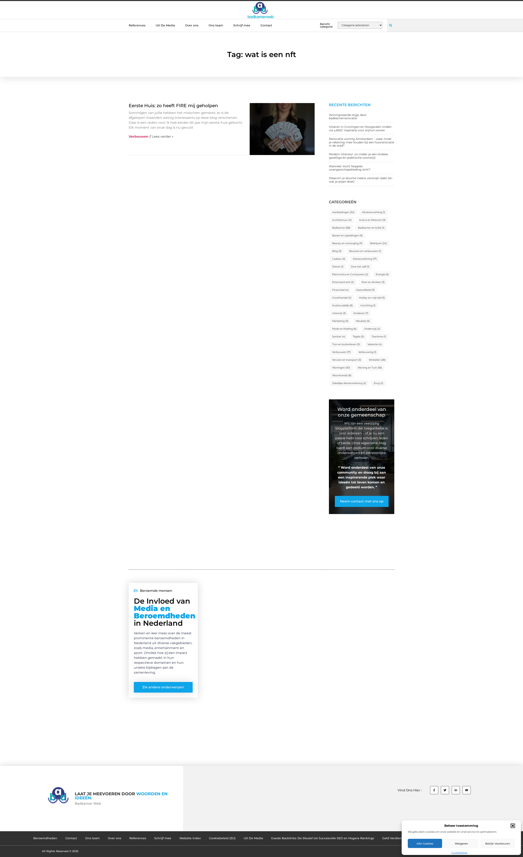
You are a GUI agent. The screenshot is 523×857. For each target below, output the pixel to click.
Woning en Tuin (370, 367)
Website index (190, 838)
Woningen (341, 367)
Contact (266, 25)
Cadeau (338, 258)
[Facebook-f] (434, 790)
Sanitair (338, 336)
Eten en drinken (373, 282)
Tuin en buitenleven (346, 344)
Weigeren (461, 843)
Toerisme (379, 336)
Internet (339, 313)
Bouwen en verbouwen (365, 251)
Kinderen (360, 313)
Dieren (337, 266)
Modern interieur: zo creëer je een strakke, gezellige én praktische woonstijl (358, 155)
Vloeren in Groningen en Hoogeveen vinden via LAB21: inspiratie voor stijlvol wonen (360, 128)
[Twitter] (445, 790)
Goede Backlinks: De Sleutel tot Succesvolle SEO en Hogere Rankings (322, 838)
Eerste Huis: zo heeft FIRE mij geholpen (173, 105)
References (137, 25)
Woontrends (341, 375)
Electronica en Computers (350, 274)
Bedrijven (378, 243)
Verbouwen (341, 352)
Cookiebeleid (459, 852)
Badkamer (341, 227)
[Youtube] (467, 790)
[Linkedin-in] (456, 790)
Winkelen (377, 359)
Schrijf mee (241, 25)
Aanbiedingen (343, 212)
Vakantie (375, 344)
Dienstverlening (365, 258)
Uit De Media (165, 25)
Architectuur (342, 219)
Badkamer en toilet (371, 227)
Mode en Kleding (344, 328)
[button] (513, 826)
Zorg (378, 383)
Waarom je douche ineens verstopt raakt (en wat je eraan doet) (360, 179)
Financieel (340, 289)
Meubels (363, 320)
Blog (337, 251)
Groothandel (341, 297)
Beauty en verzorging (347, 243)
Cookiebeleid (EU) (222, 838)
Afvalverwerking (373, 212)
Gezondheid (365, 289)
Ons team (216, 25)
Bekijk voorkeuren (497, 843)
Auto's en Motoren (372, 219)
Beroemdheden (45, 838)
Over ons (191, 25)
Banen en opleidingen (347, 235)
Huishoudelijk (342, 305)
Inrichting (367, 305)
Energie (382, 274)
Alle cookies (425, 843)
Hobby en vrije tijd (372, 297)
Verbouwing (367, 352)
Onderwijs (372, 328)
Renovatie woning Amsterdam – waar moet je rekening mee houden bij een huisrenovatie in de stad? (361, 142)
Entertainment (343, 282)
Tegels (358, 336)
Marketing (340, 320)
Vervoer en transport (346, 359)
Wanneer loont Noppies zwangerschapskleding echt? (349, 168)
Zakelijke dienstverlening (349, 383)
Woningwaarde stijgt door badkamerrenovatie (348, 116)
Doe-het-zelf (360, 266)
